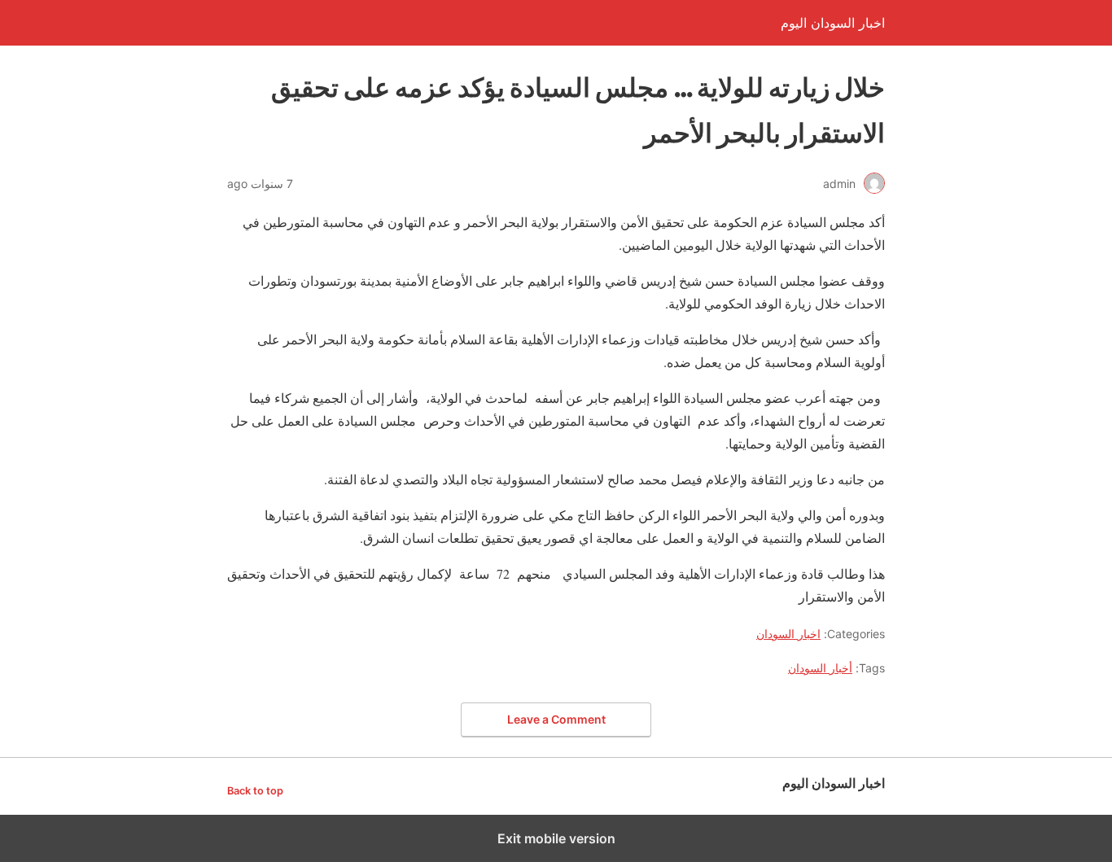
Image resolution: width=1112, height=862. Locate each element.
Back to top (255, 791)
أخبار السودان (820, 668)
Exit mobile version (556, 838)
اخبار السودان (788, 634)
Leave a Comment (556, 719)
